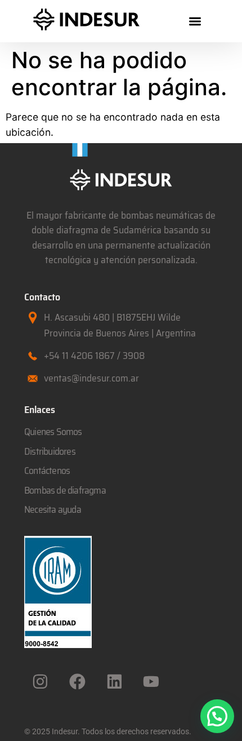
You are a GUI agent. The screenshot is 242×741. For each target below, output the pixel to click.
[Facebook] (77, 681)
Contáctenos (47, 470)
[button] (195, 21)
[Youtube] (151, 681)
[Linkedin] (114, 681)
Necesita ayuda (52, 509)
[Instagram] (40, 681)
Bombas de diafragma (65, 490)
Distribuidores (49, 451)
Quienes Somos (53, 432)
